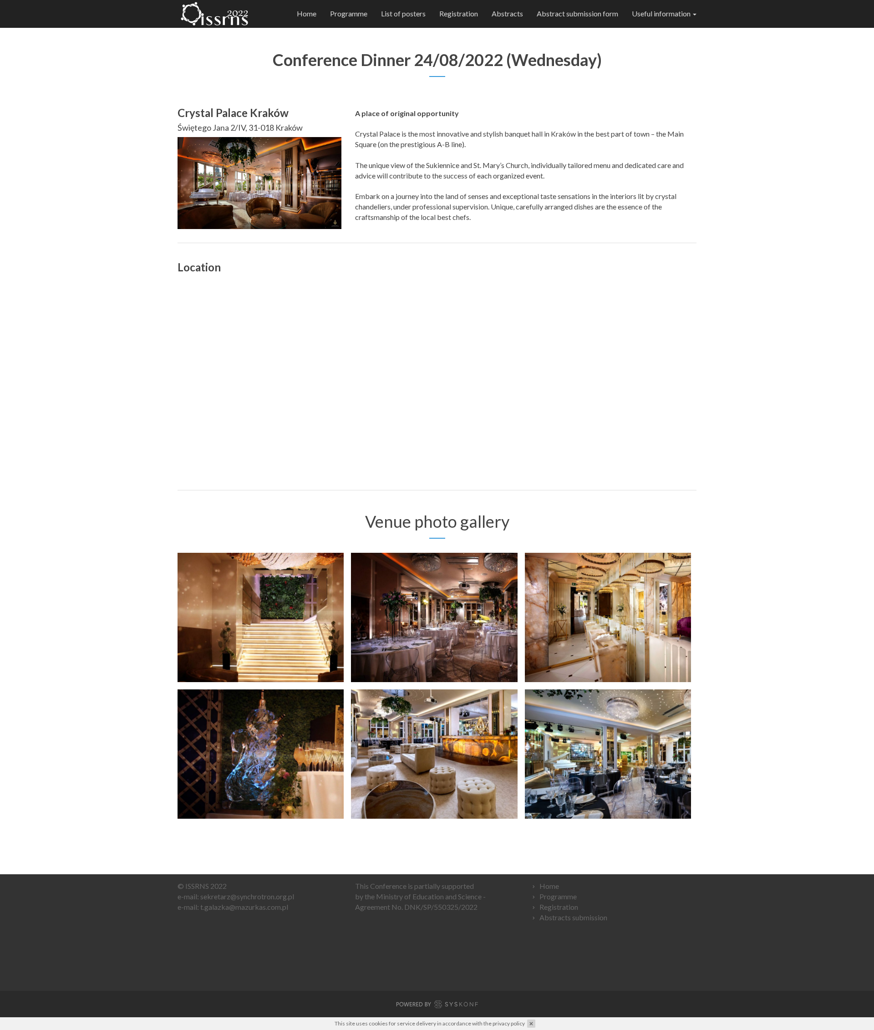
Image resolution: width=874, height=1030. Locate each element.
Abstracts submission (573, 917)
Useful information (662, 13)
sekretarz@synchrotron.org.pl (247, 896)
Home (306, 13)
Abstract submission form (577, 13)
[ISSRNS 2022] (214, 13)
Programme (348, 13)
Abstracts (507, 13)
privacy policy (509, 1023)
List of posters (403, 13)
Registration (458, 13)
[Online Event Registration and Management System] (437, 1005)
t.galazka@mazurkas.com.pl (244, 907)
